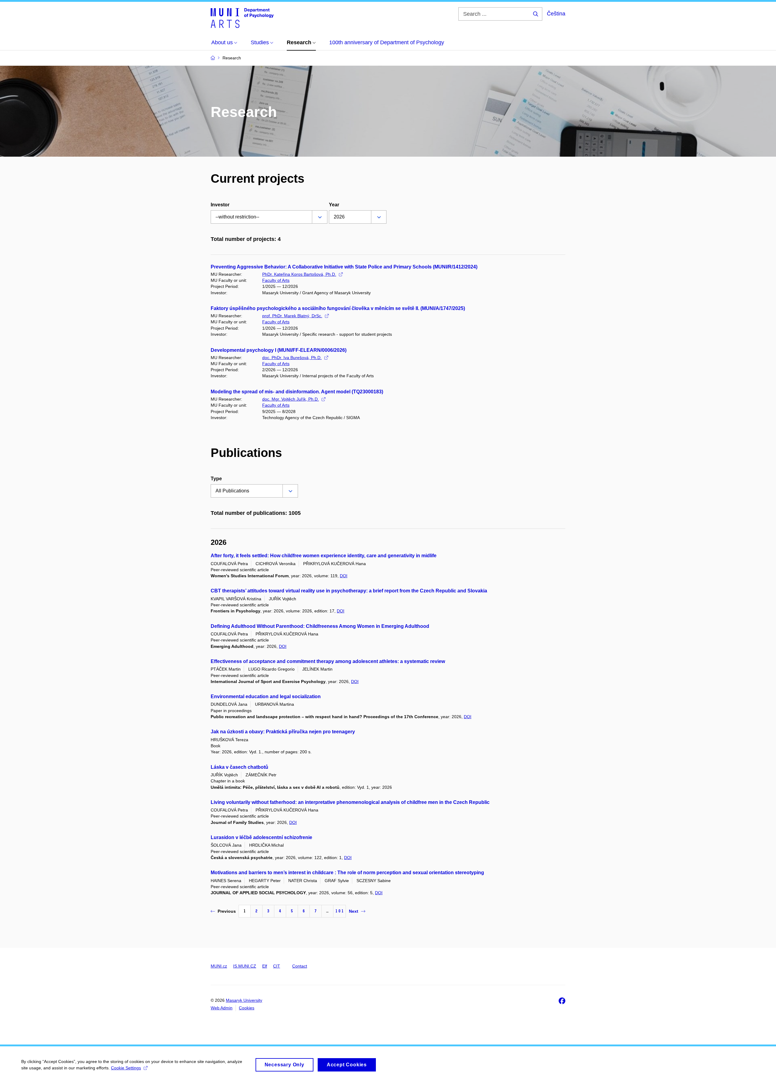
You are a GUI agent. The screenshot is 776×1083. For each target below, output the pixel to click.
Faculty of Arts (275, 280)
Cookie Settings (126, 1067)
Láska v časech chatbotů (239, 767)
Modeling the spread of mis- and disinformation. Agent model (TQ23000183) (297, 391)
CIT (276, 966)
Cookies (246, 1007)
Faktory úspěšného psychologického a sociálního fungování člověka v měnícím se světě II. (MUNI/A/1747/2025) (338, 308)
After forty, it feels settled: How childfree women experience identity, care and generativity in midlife (323, 555)
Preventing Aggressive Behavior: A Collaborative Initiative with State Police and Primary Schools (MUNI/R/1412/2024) (344, 266)
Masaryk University (244, 1000)
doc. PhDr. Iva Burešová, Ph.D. (292, 357)
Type (216, 478)
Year (334, 204)
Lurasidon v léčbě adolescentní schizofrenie (261, 837)
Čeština (556, 14)
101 (339, 911)
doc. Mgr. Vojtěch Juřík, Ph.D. (290, 399)
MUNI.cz (219, 966)
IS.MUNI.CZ (244, 966)
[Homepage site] (242, 17)
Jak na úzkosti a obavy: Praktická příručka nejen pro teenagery (283, 731)
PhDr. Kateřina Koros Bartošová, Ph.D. (299, 274)
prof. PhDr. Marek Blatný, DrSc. (292, 315)
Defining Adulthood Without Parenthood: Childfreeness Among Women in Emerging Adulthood (320, 626)
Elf (264, 966)
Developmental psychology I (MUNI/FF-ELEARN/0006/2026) (278, 350)
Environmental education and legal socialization (266, 696)
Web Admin (221, 1007)
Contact (299, 966)
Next (353, 911)
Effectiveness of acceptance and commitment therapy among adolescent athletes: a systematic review (328, 661)
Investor (220, 204)
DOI (343, 575)
